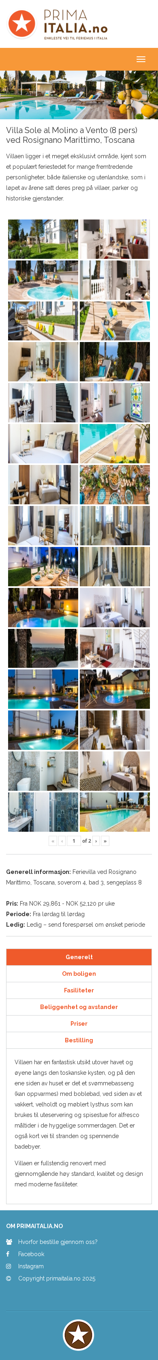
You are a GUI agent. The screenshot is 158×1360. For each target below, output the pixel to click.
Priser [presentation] (79, 1023)
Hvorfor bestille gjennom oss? (58, 1242)
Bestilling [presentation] (79, 1040)
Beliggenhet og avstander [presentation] (79, 1007)
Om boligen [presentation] (79, 974)
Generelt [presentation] (79, 957)
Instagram (31, 1266)
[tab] (79, 957)
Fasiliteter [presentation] (79, 990)
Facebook (31, 1254)
